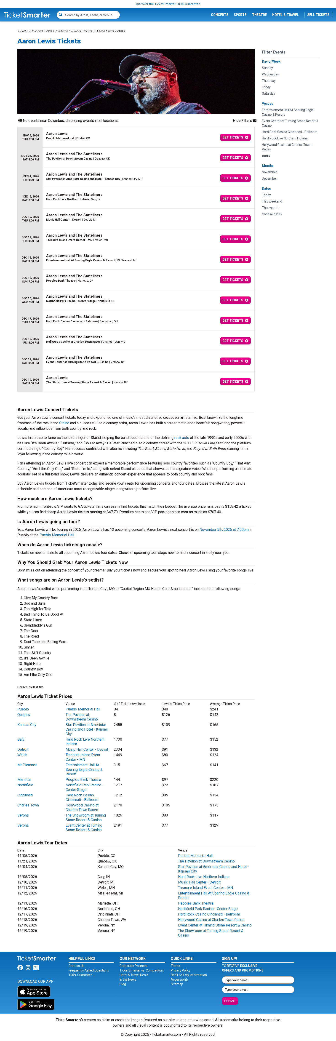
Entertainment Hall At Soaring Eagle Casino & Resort (84, 769)
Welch (22, 755)
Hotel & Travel (285, 15)
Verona (23, 815)
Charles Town (28, 805)
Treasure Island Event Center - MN (83, 757)
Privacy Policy (180, 970)
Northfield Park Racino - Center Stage (85, 787)
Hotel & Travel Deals (134, 975)
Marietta (24, 779)
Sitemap (177, 984)
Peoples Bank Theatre (83, 779)
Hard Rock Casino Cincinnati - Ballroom (82, 797)
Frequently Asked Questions (89, 970)
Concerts (219, 15)
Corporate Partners (133, 966)
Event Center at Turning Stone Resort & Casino (84, 827)
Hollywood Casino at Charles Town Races (82, 807)
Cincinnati (25, 795)
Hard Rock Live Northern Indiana (203, 877)
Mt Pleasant (27, 765)
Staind (64, 423)
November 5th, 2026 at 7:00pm (224, 529)
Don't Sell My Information (189, 975)
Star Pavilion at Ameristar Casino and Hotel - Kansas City (87, 729)
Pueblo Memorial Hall (57, 535)
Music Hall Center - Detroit (87, 749)
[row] (136, 137)
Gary (20, 739)
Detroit (22, 749)
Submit (230, 1001)
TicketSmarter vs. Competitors (142, 970)
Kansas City (26, 725)
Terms (175, 966)
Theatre (259, 15)
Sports (240, 15)
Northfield (25, 785)
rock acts (181, 437)
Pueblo (23, 709)
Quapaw (23, 715)
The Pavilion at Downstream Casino (82, 717)
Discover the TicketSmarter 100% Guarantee (168, 4)
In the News (128, 979)
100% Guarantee (81, 975)
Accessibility (180, 979)
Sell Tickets (318, 15)
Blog (123, 984)
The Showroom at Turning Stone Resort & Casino (86, 817)
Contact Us (76, 966)
